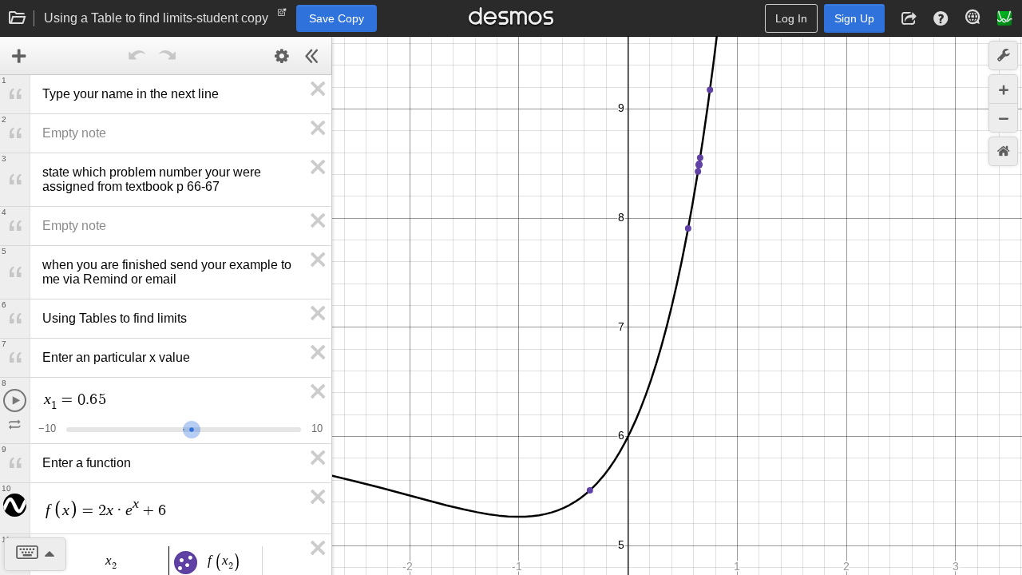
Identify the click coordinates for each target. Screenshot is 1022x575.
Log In (791, 18)
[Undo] (137, 56)
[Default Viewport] (1003, 151)
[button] (909, 18)
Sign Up (854, 18)
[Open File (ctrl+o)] (18, 18)
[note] (282, 16)
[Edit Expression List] (282, 56)
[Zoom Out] (1003, 118)
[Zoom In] (1003, 89)
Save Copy (336, 18)
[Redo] (168, 56)
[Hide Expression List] (312, 56)
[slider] (191, 427)
